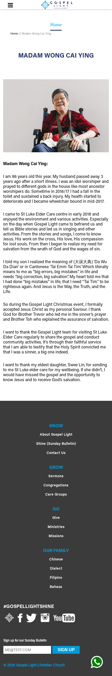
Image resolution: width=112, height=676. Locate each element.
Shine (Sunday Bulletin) (56, 444)
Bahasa (56, 587)
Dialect (56, 568)
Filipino (56, 577)
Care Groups (56, 494)
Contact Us (56, 453)
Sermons (56, 476)
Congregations (56, 485)
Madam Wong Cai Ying (36, 34)
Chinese (56, 559)
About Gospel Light (56, 434)
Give (56, 518)
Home (14, 34)
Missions (56, 536)
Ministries (56, 527)
